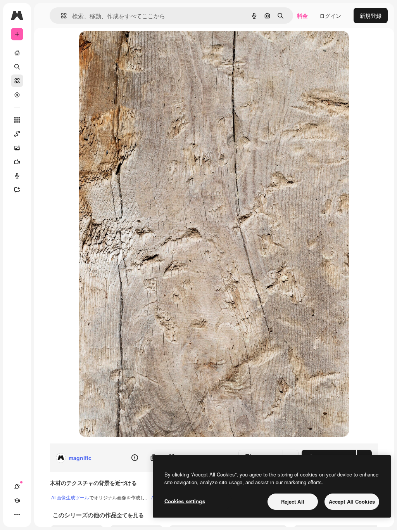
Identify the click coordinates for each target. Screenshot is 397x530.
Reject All (292, 501)
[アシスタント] (17, 190)
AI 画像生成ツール (70, 497)
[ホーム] (17, 53)
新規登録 (370, 15)
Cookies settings (184, 501)
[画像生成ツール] (17, 148)
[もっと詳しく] (17, 94)
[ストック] (17, 80)
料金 (302, 15)
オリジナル (132, 46)
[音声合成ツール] (17, 176)
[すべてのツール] (17, 120)
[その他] (17, 514)
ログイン (330, 15)
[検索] (17, 67)
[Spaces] (17, 134)
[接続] (17, 486)
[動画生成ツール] (17, 162)
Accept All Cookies (352, 501)
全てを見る (130, 515)
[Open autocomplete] (60, 16)
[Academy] (17, 500)
